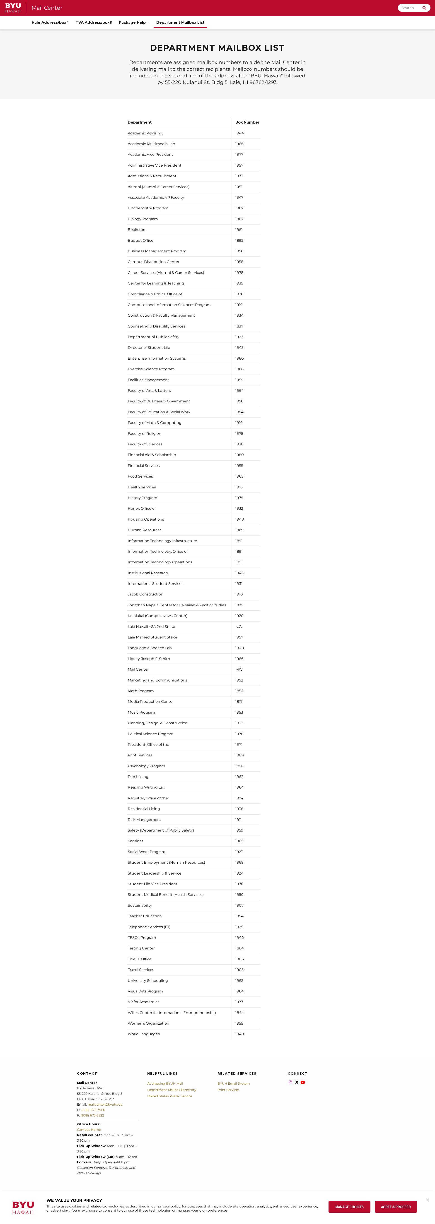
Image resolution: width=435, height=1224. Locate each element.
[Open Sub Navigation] (149, 23)
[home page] (13, 7)
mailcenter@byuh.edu (105, 1104)
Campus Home (89, 1130)
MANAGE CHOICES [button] (349, 1207)
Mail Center (47, 8)
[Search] (424, 8)
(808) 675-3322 (92, 1115)
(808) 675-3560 (93, 1110)
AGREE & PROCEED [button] (396, 1207)
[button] (427, 1199)
